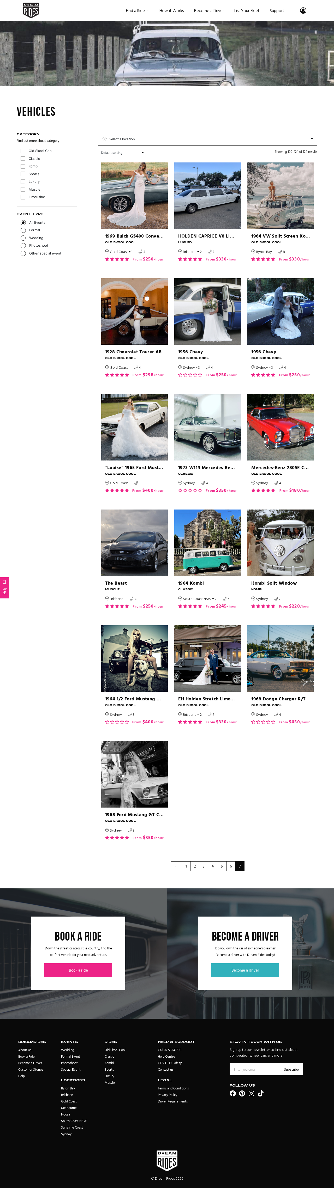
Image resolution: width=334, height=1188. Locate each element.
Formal (34, 230)
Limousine (37, 197)
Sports (34, 174)
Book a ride (78, 970)
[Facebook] (233, 1093)
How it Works (171, 10)
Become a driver (245, 970)
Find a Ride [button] (136, 10)
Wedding (36, 238)
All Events (37, 222)
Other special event (45, 253)
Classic (34, 158)
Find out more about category (38, 140)
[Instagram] (251, 1093)
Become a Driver (209, 10)
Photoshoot (38, 245)
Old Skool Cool (40, 151)
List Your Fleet (246, 10)
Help (4, 590)
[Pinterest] (242, 1093)
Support (277, 10)
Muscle (34, 189)
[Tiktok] (261, 1093)
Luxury (34, 181)
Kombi (33, 166)
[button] (117, 259)
